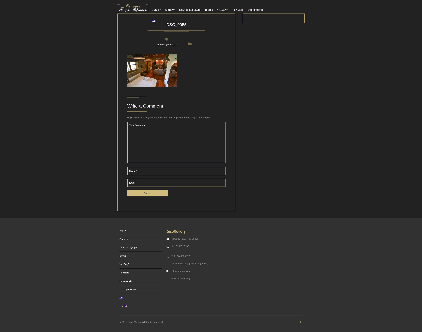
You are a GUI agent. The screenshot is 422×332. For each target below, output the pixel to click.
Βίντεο (209, 9)
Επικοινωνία (255, 9)
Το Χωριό (237, 9)
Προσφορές (130, 289)
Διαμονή (170, 9)
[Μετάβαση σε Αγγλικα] (142, 306)
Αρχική (156, 9)
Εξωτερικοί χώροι (190, 9)
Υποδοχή (222, 9)
